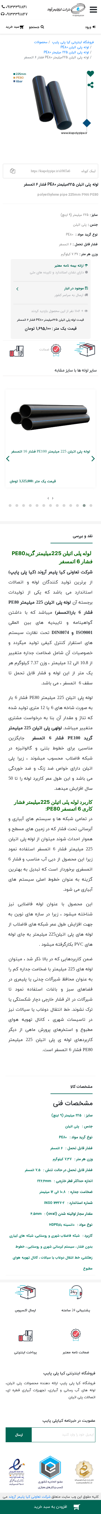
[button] (84, 505)
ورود (88, 27)
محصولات (40, 42)
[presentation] (53, 498)
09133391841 (16, 7)
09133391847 (16, 14)
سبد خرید (12, 26)
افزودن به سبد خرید (50, 1507)
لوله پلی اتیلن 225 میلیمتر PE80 (66, 52)
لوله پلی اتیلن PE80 (75, 47)
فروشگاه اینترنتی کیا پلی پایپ (73, 42)
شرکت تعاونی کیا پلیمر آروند (29, 1497)
